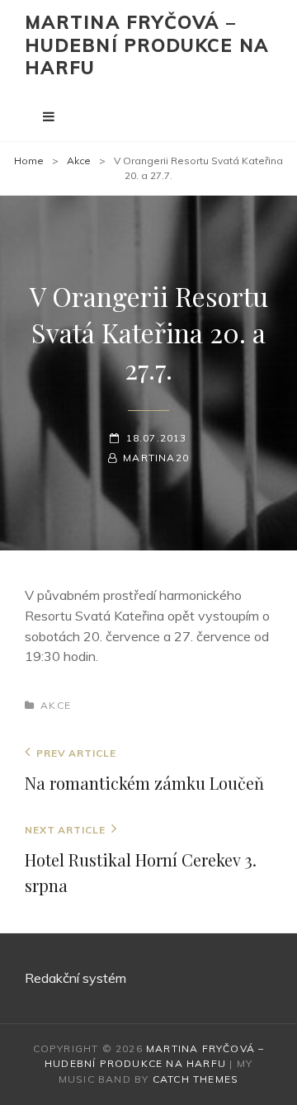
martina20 (156, 457)
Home (29, 160)
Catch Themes (195, 1079)
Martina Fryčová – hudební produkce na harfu (147, 45)
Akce (79, 160)
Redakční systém (75, 978)
